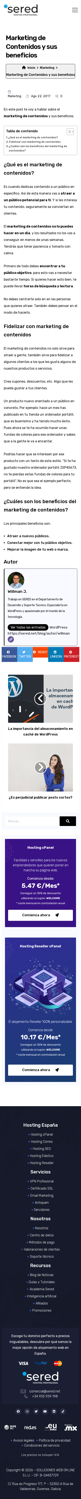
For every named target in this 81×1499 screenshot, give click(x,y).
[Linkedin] (54, 1411)
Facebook (9, 656)
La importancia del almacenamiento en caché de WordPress (40, 731)
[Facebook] (18, 1411)
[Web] (11, 639)
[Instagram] (27, 1411)
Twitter (25, 656)
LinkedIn (56, 656)
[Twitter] (36, 1411)
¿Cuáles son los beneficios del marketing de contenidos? (38, 148)
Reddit (43, 652)
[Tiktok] (63, 1411)
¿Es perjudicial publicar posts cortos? (40, 797)
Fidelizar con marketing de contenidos (35, 141)
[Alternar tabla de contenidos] (68, 131)
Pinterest (71, 656)
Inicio (31, 67)
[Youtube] (45, 1411)
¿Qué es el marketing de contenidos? (33, 137)
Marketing (47, 67)
